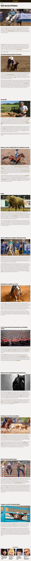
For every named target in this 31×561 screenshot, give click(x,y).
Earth (18, 29)
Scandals (2, 3)
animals (3, 168)
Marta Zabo (2, 7)
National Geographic (11, 30)
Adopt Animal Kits (19, 49)
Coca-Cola (14, 349)
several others (27, 349)
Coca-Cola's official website (22, 356)
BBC (6, 28)
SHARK (15, 77)
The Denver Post (27, 175)
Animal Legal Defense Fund (10, 74)
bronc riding (26, 83)
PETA (2, 44)
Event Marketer (18, 360)
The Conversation (4, 179)
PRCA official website (18, 482)
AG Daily (19, 180)
